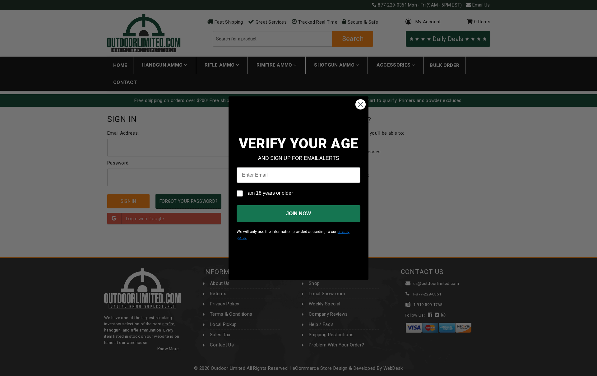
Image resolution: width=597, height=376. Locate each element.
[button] (596, 373)
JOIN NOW (298, 213)
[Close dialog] (360, 104)
